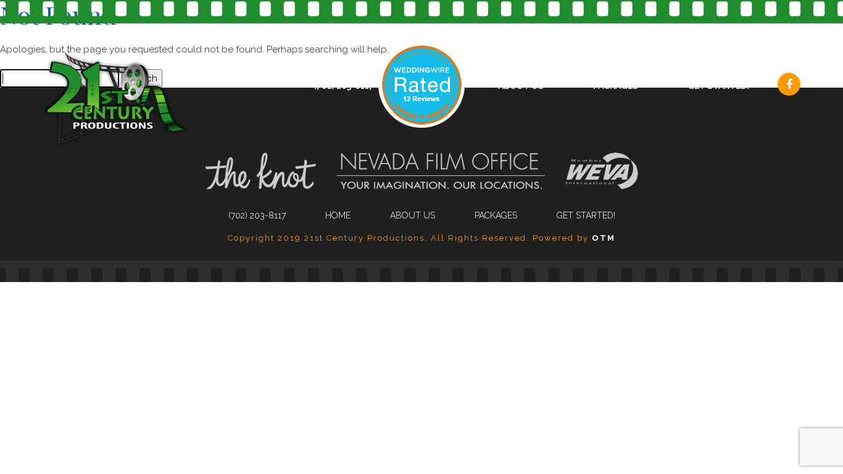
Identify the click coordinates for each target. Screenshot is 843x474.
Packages (615, 86)
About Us (521, 86)
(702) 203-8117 (344, 86)
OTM (603, 238)
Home (338, 215)
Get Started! (718, 86)
